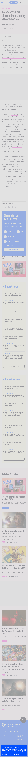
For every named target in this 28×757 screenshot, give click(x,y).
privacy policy (20, 751)
